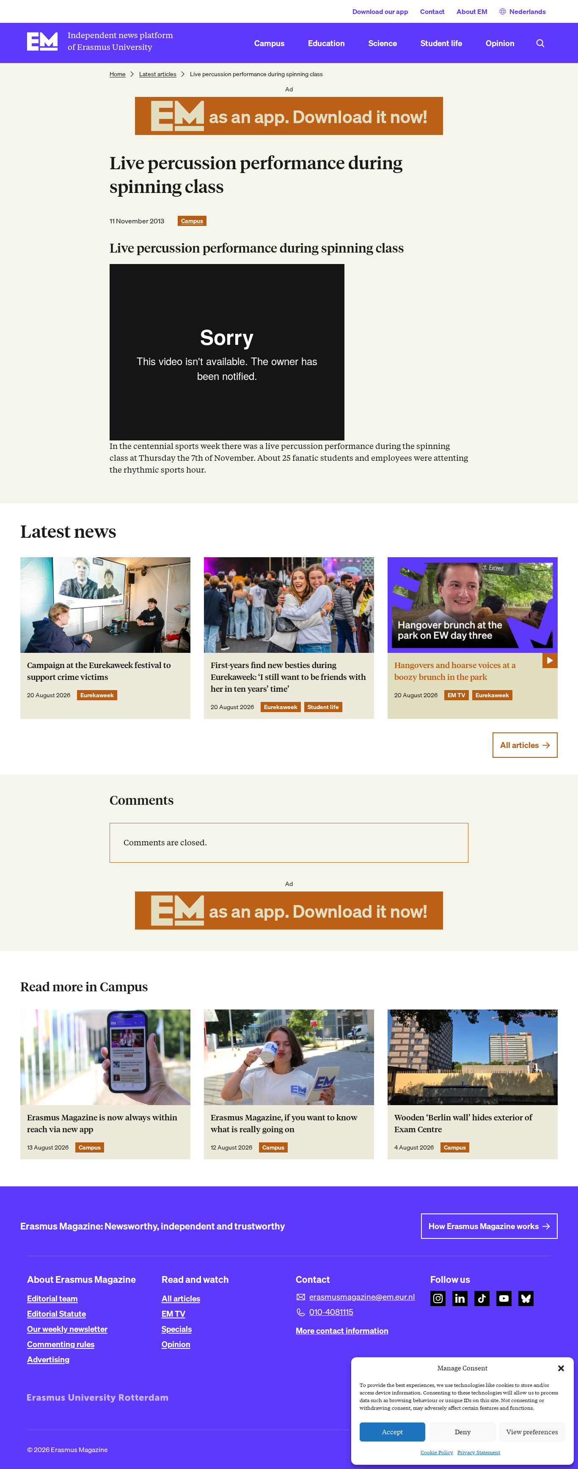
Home (118, 74)
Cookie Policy (437, 1452)
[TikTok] (482, 1298)
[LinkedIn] (460, 1298)
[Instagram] (438, 1298)
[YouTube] (504, 1298)
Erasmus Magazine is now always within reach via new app (102, 1123)
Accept (392, 1432)
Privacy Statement (478, 1452)
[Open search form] (540, 43)
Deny (463, 1432)
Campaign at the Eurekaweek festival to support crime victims (99, 671)
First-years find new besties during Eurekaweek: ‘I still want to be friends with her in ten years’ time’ (288, 677)
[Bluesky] (526, 1298)
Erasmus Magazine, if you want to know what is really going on (284, 1123)
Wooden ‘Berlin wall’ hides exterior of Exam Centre (463, 1123)
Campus (192, 221)
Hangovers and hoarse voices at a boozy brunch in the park (455, 671)
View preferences (532, 1432)
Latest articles (157, 74)
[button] (561, 1368)
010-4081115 (331, 1312)
